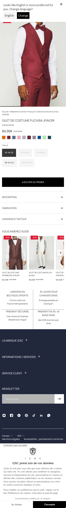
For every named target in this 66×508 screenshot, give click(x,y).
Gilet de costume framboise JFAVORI (11, 274)
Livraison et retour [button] (14, 219)
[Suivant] (60, 252)
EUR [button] (19, 435)
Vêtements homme (18, 111)
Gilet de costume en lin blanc (40, 274)
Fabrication (9, 208)
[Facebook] (11, 415)
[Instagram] (4, 415)
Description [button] (9, 197)
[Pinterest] (26, 415)
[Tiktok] (34, 415)
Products (31, 111)
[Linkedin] (41, 415)
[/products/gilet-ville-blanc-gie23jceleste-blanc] (41, 253)
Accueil (5, 111)
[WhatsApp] (48, 415)
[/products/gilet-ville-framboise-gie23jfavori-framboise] (14, 253)
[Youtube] (19, 415)
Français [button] (5, 435)
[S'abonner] (59, 399)
